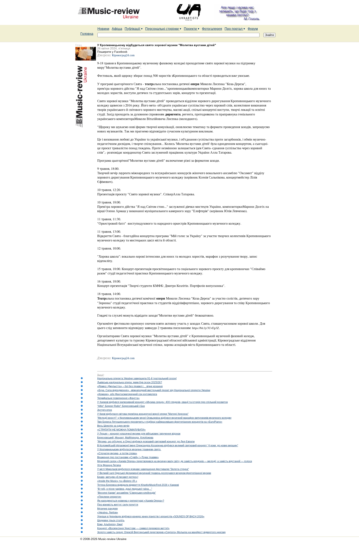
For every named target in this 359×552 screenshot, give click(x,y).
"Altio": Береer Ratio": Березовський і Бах (121, 406)
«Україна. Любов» (107, 512)
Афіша (117, 29)
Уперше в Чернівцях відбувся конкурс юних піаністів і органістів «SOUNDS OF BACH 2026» (150, 516)
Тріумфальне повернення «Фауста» (118, 398)
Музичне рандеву (107, 508)
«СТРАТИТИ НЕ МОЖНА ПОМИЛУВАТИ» (121, 429)
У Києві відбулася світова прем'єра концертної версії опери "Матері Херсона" (142, 413)
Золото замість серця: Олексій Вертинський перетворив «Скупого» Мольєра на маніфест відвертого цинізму (161, 532)
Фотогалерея (212, 29)
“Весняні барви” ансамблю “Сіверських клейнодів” (126, 492)
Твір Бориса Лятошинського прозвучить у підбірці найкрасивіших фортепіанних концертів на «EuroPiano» (159, 421)
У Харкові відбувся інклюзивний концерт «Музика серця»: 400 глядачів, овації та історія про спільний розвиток (162, 402)
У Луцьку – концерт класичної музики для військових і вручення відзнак (138, 433)
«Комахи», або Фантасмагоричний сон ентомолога (127, 394)
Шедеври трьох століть (110, 520)
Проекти (191, 29)
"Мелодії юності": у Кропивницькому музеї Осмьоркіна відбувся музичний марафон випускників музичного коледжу (164, 417)
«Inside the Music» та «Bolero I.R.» (117, 481)
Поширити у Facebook (112, 51)
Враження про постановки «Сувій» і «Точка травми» (128, 457)
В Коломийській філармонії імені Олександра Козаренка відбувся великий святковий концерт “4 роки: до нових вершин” (167, 445)
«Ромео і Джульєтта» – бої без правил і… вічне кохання (130, 386)
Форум (253, 29)
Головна (86, 33)
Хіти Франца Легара (109, 465)
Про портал (234, 29)
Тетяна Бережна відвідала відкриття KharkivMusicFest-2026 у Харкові (138, 484)
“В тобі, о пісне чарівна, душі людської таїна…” (124, 488)
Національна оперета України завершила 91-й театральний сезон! (137, 378)
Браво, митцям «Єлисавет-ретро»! (117, 477)
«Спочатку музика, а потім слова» (117, 453)
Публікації (133, 29)
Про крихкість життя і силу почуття (117, 504)
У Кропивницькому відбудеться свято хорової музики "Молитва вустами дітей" (156, 45)
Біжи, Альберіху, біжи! (110, 524)
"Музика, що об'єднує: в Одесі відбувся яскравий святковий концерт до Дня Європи (146, 441)
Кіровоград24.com (123, 55)
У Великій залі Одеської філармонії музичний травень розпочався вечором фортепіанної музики (154, 473)
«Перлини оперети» (109, 496)
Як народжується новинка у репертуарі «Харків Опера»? (130, 500)
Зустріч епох (104, 410)
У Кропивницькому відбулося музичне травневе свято (129, 449)
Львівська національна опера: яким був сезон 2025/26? (129, 382)
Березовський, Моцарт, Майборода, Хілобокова (125, 437)
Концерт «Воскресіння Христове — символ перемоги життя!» (133, 528)
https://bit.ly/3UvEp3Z (205, 328)
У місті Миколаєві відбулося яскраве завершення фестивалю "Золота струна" (143, 469)
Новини (103, 29)
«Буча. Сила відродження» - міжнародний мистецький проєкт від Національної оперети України (153, 390)
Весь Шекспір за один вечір (113, 425)
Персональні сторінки (162, 29)
